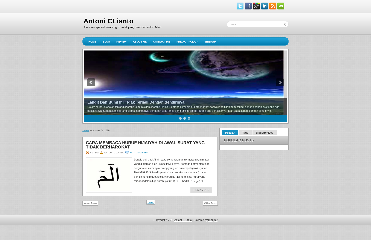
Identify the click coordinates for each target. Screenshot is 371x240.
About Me (140, 41)
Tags (245, 132)
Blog (106, 41)
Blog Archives (264, 132)
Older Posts (210, 203)
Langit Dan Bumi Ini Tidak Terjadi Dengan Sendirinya (135, 102)
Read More (201, 189)
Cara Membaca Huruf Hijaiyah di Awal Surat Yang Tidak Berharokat (145, 145)
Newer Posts (90, 203)
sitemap (210, 41)
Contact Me (161, 41)
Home (92, 41)
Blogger (212, 220)
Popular (230, 132)
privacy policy (187, 41)
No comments (139, 152)
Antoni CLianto (109, 21)
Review (121, 41)
